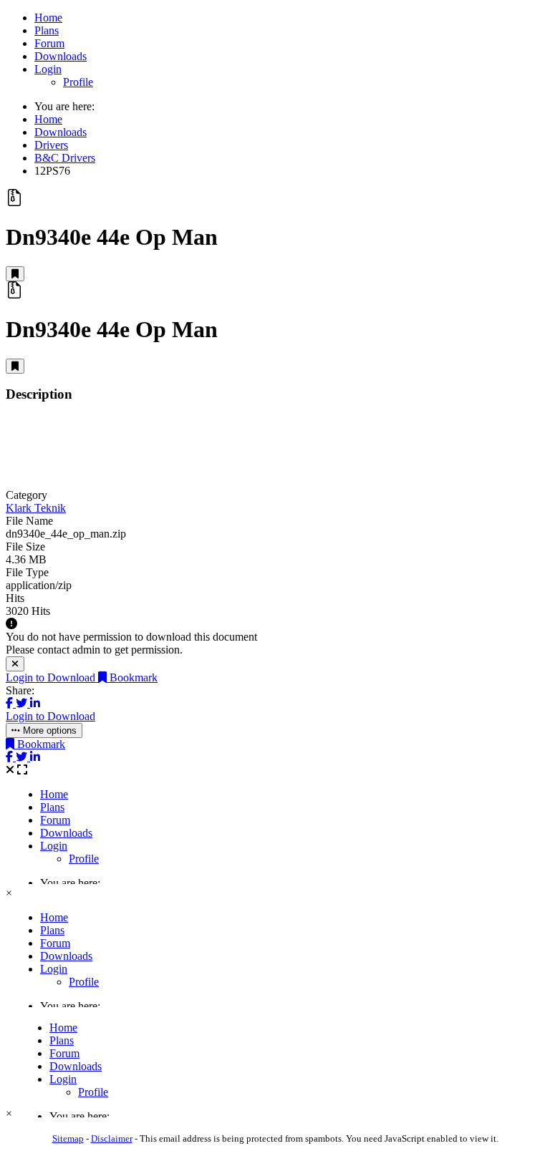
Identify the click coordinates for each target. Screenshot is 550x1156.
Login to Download (52, 677)
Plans (46, 30)
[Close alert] (15, 663)
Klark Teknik (36, 508)
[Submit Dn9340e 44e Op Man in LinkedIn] (35, 703)
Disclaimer (111, 1138)
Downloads (60, 56)
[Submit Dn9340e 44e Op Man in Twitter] (23, 703)
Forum (49, 43)
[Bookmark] (15, 273)
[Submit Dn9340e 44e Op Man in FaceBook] (11, 703)
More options (48, 730)
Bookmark (132, 677)
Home (48, 17)
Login (48, 69)
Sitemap (68, 1138)
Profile (78, 82)
